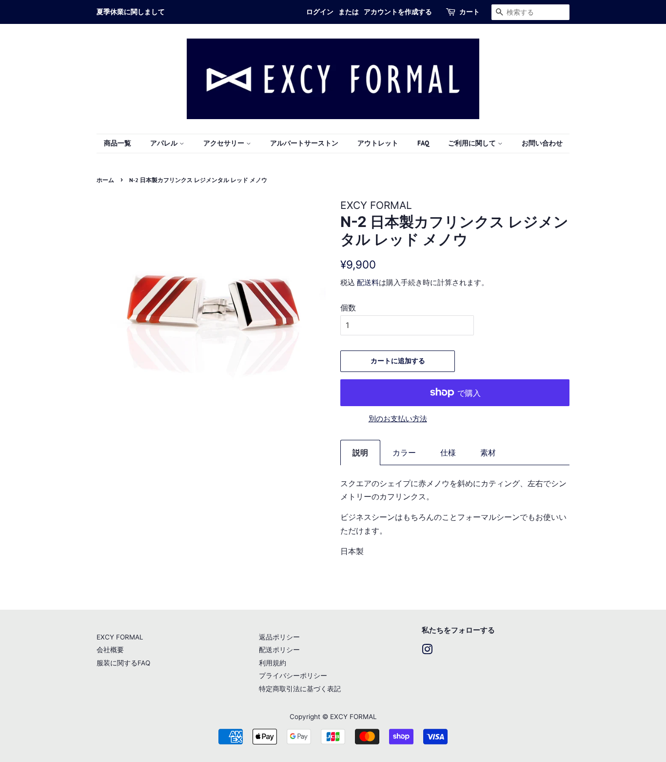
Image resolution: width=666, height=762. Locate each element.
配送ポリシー (279, 650)
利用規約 (272, 663)
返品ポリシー (279, 637)
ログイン (319, 11)
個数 (348, 307)
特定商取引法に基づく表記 (300, 689)
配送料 (368, 282)
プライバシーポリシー (293, 676)
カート (469, 11)
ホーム (105, 180)
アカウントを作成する (398, 11)
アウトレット (377, 143)
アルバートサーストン (304, 143)
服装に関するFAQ (123, 663)
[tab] (360, 452)
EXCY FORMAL (120, 637)
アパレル (164, 143)
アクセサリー (224, 143)
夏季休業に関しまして (131, 11)
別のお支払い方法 (398, 418)
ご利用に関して (473, 143)
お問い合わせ (542, 143)
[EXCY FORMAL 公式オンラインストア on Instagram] (427, 651)
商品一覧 (117, 143)
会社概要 (110, 650)
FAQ (423, 143)
